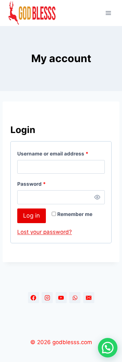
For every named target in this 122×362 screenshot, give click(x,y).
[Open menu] (108, 13)
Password (33, 185)
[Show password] (97, 197)
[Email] (88, 297)
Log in (31, 215)
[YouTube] (61, 297)
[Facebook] (33, 297)
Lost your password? (44, 232)
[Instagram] (47, 297)
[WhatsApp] (74, 297)
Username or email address (54, 155)
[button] (107, 347)
